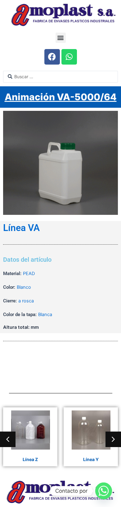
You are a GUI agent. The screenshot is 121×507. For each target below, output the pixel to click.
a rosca (26, 301)
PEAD (29, 273)
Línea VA (21, 228)
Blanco (24, 287)
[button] (61, 38)
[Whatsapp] (103, 490)
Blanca (45, 314)
